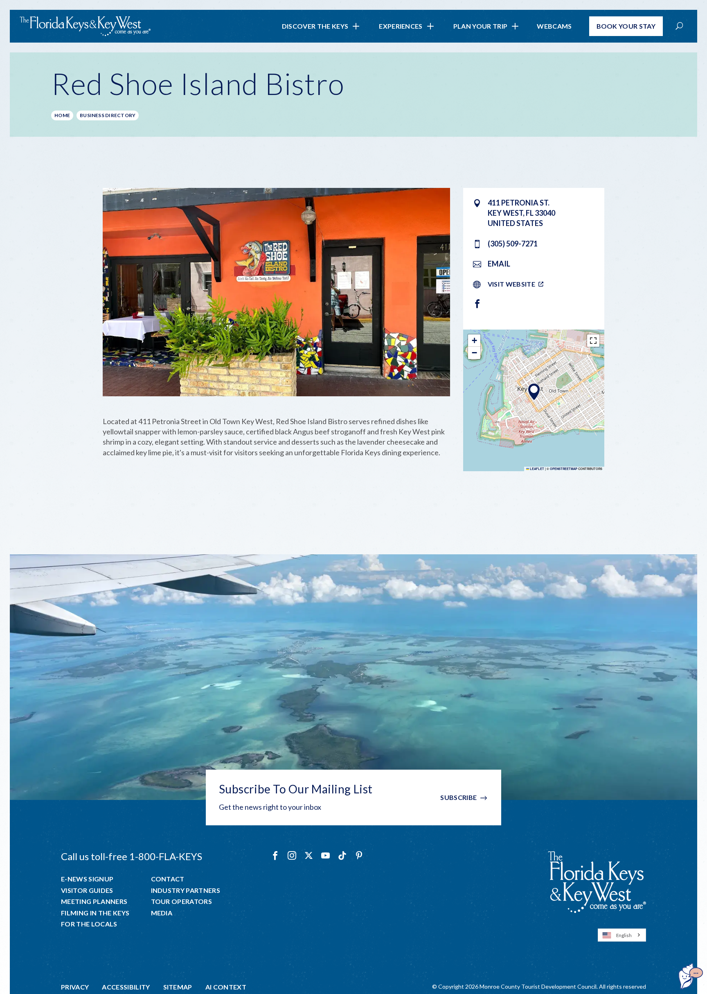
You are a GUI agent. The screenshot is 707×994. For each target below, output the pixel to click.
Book (626, 26)
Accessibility (126, 987)
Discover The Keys (315, 26)
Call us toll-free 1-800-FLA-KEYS (131, 856)
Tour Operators (181, 901)
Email (499, 263)
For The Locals (89, 924)
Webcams (554, 26)
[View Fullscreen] (593, 340)
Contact (168, 879)
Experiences (401, 26)
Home (62, 115)
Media (162, 913)
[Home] (85, 26)
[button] (534, 391)
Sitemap (177, 987)
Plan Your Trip (480, 26)
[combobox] (622, 935)
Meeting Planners (94, 901)
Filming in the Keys (95, 913)
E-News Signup (87, 879)
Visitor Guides (87, 890)
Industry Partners (185, 890)
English (624, 935)
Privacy (75, 987)
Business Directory (107, 115)
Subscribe (458, 797)
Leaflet (536, 469)
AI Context (225, 987)
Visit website (511, 284)
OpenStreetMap (563, 469)
